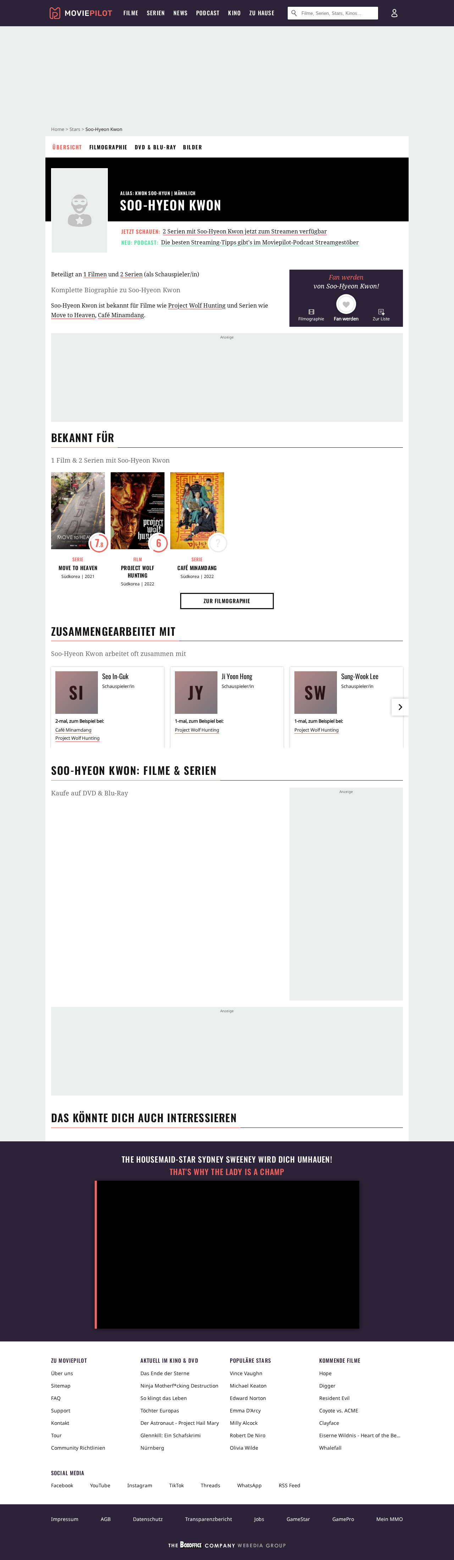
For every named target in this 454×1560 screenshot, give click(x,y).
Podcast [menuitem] (208, 13)
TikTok (176, 1485)
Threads (210, 1485)
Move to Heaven (73, 315)
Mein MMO (389, 1519)
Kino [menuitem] (234, 13)
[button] (311, 315)
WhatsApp (249, 1485)
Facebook (62, 1485)
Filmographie (108, 147)
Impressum (64, 1519)
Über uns (62, 1373)
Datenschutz (148, 1519)
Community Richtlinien (78, 1447)
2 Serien (131, 274)
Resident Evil (334, 1398)
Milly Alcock (244, 1423)
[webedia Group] (227, 1546)
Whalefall (330, 1447)
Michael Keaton (248, 1385)
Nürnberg (152, 1447)
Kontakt (60, 1423)
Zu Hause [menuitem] (262, 13)
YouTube (100, 1485)
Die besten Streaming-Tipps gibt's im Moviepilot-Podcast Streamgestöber (260, 242)
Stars (75, 129)
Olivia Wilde (244, 1447)
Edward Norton (248, 1398)
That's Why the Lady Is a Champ (227, 1172)
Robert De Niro (247, 1435)
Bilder (192, 147)
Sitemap (61, 1385)
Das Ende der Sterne (164, 1373)
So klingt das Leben (163, 1398)
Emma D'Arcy (245, 1410)
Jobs (259, 1519)
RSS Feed (289, 1485)
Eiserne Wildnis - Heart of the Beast (361, 1435)
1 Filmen (95, 274)
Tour (56, 1435)
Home (57, 129)
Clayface (329, 1423)
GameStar (298, 1519)
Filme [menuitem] (130, 13)
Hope (325, 1373)
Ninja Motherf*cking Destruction (179, 1385)
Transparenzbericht (208, 1519)
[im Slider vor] (400, 707)
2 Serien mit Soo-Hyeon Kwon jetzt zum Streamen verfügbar (245, 231)
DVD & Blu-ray (155, 147)
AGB (106, 1519)
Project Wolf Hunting (197, 305)
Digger (327, 1385)
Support (60, 1410)
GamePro (343, 1519)
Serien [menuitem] (156, 13)
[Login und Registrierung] (394, 13)
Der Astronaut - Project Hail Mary (179, 1423)
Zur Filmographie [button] (227, 601)
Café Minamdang (121, 315)
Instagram (139, 1485)
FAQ (56, 1398)
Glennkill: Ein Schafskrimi (170, 1435)
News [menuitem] (180, 13)
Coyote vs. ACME (338, 1410)
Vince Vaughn (246, 1373)
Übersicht (67, 147)
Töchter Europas (159, 1410)
